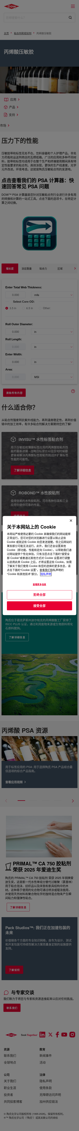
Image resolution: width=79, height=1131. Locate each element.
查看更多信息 (39, 584)
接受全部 (39, 606)
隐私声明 (45, 574)
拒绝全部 (39, 595)
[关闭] (71, 520)
